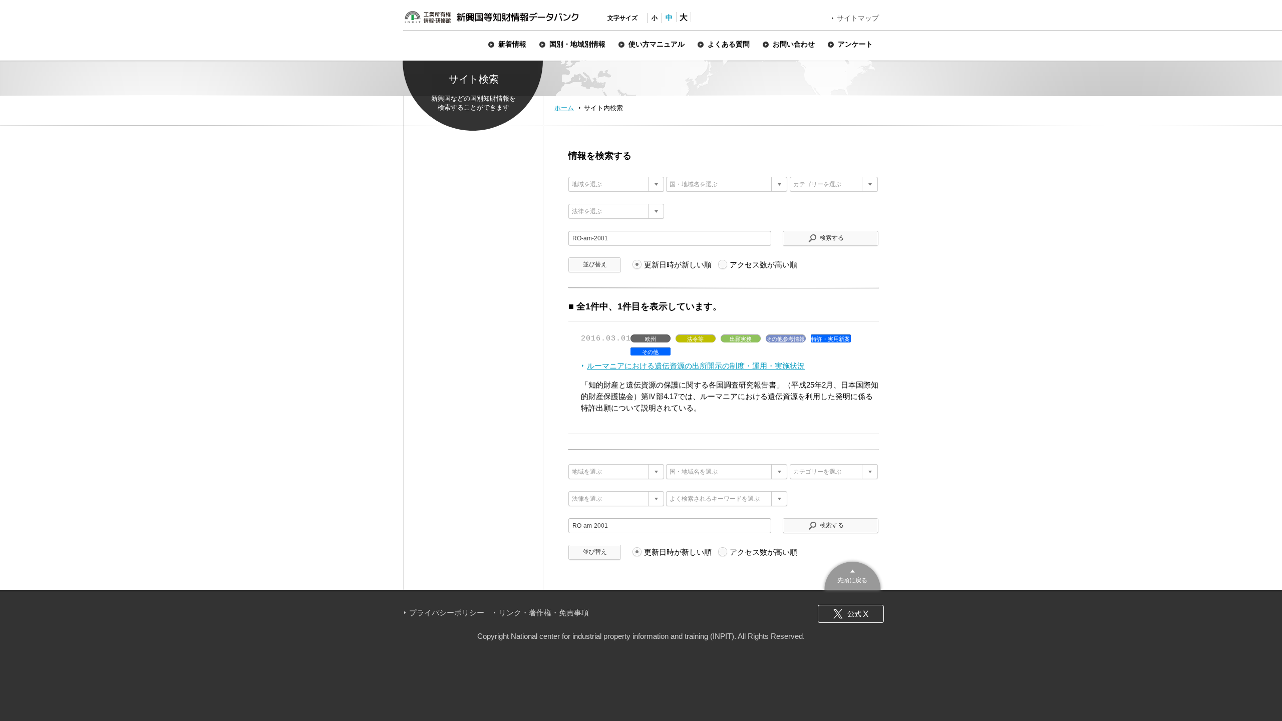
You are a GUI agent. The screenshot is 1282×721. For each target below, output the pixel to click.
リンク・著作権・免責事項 (544, 612)
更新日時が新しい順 (678, 264)
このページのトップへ (852, 574)
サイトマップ (858, 18)
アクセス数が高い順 (763, 264)
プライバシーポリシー (446, 612)
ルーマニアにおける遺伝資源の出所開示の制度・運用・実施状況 (696, 366)
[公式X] (851, 614)
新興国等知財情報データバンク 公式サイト (491, 17)
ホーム (564, 108)
